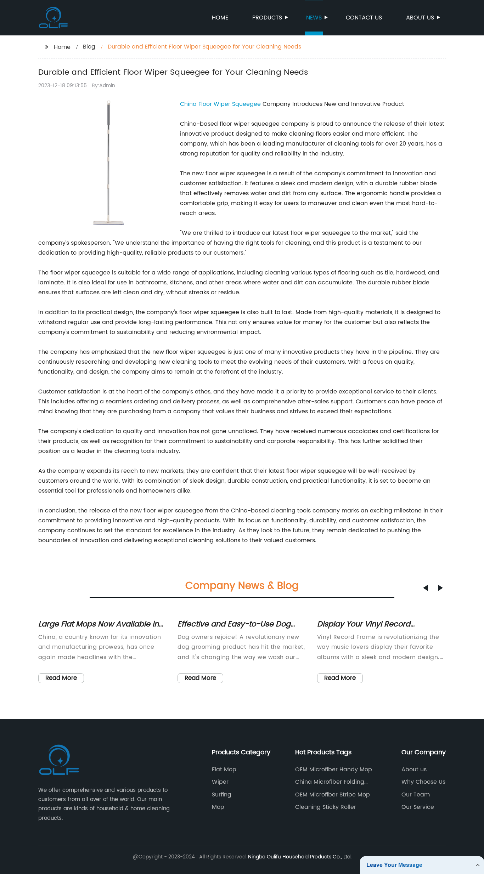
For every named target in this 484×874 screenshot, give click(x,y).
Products (267, 17)
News (314, 17)
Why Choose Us (423, 782)
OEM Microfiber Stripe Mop (332, 794)
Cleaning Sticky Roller (325, 807)
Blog (89, 46)
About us (420, 17)
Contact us (364, 17)
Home (220, 17)
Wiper (220, 782)
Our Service (417, 807)
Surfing (221, 794)
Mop (218, 807)
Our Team (415, 794)
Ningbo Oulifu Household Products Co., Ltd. (299, 857)
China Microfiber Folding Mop (329, 782)
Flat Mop (224, 769)
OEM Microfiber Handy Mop (333, 769)
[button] (425, 588)
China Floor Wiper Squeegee (220, 104)
